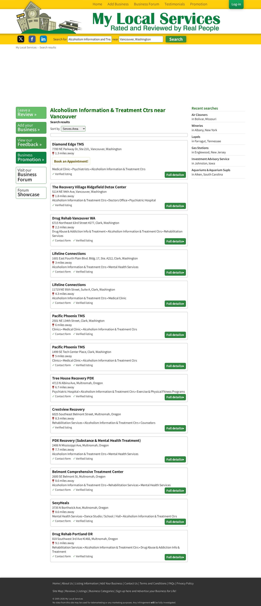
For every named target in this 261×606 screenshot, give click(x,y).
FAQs (172, 583)
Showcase (28, 192)
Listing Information (86, 583)
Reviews (70, 591)
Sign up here (123, 591)
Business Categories (101, 591)
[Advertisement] (130, 78)
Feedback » (30, 142)
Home (56, 583)
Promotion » (31, 157)
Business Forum (27, 175)
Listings (82, 591)
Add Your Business (111, 583)
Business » (29, 127)
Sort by (55, 129)
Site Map (58, 591)
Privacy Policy (185, 583)
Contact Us (131, 583)
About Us (67, 583)
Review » (27, 112)
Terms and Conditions (153, 583)
